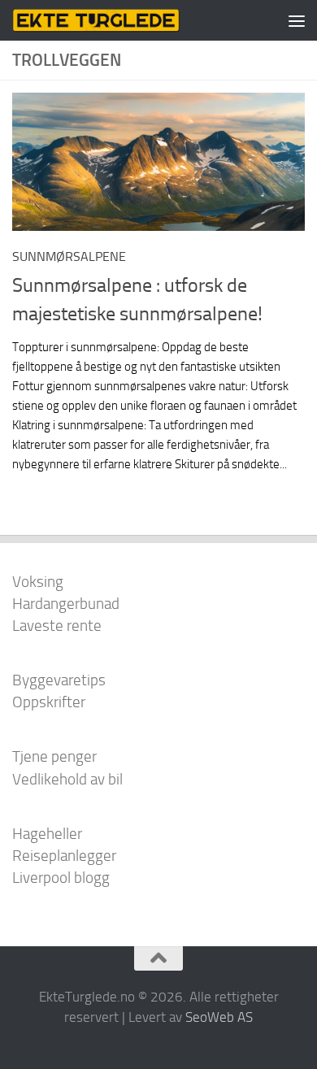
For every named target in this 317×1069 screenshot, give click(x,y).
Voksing (37, 581)
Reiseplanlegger (64, 855)
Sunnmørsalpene (69, 256)
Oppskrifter (48, 702)
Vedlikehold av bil (67, 779)
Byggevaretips (59, 680)
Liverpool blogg (61, 877)
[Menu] (296, 20)
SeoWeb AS (219, 1017)
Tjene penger (54, 756)
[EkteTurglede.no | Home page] (124, 20)
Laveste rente (57, 625)
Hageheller (47, 833)
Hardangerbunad (65, 603)
